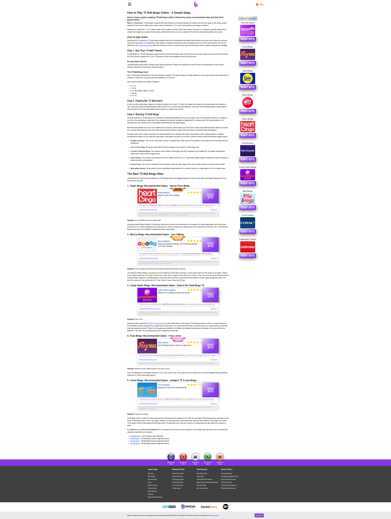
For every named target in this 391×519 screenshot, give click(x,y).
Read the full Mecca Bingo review (148, 258)
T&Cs (149, 482)
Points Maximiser (177, 482)
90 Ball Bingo (135, 439)
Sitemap (150, 494)
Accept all (259, 515)
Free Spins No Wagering (228, 485)
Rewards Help (152, 479)
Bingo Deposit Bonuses (228, 479)
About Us (151, 473)
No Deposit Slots (226, 482)
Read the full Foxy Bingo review (148, 359)
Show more (214, 209)
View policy (215, 515)
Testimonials (176, 488)
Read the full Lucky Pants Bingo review (150, 308)
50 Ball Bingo (135, 443)
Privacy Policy (152, 488)
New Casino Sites (202, 488)
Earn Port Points (177, 476)
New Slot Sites (201, 485)
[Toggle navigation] (129, 4)
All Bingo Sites (135, 436)
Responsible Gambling (155, 497)
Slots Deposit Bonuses (228, 488)
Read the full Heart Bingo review (148, 209)
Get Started (151, 476)
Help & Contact (152, 485)
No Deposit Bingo (226, 473)
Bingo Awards (152, 491)
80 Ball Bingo (135, 441)
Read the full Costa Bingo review (148, 403)
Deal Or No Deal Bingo (156, 323)
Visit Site (210, 196)
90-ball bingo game (145, 45)
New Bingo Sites (202, 473)
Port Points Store (177, 485)
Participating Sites (178, 479)
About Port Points (178, 473)
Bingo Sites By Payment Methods (207, 482)
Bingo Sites (200, 476)
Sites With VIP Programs (204, 479)
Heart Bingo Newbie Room (195, 207)
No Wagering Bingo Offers (229, 476)
